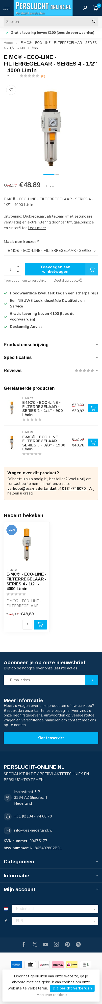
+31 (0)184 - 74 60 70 (33, 816)
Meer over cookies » (52, 994)
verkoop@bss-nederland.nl (31, 488)
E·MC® (9, 76)
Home (8, 42)
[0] (95, 8)
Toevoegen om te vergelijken (26, 280)
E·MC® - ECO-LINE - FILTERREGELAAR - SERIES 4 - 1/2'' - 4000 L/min (26, 581)
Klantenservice (51, 737)
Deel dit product (66, 280)
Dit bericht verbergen (72, 988)
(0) (43, 76)
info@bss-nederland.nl (33, 830)
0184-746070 (74, 488)
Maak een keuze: (21, 241)
